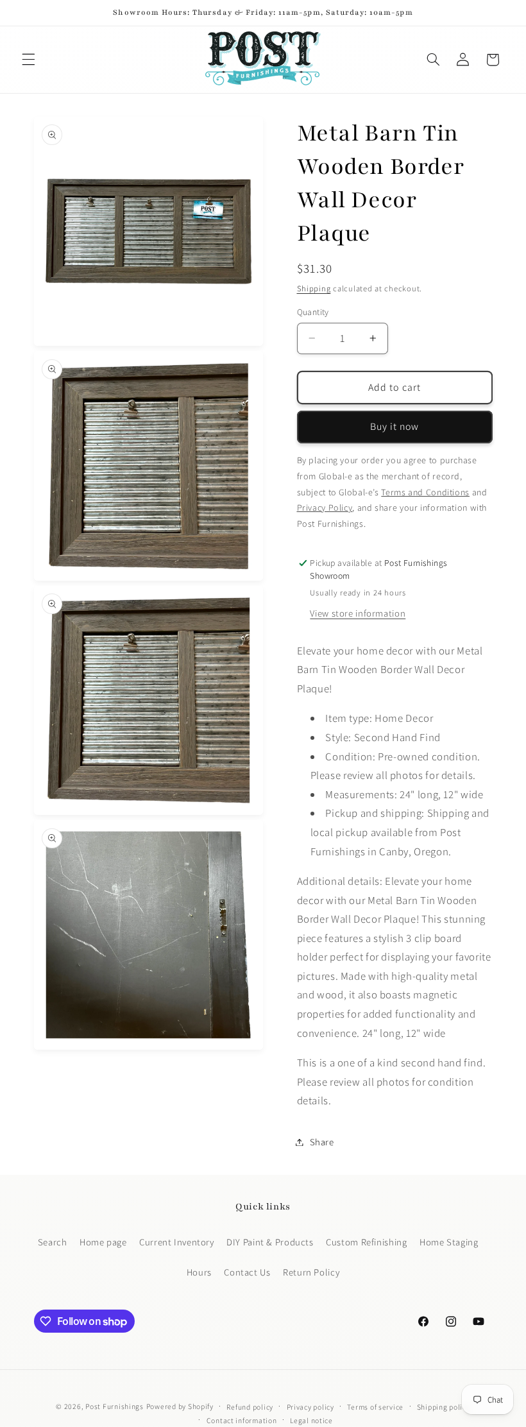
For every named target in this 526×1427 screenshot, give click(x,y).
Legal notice (311, 1420)
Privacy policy (310, 1407)
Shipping (314, 288)
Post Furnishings (114, 1406)
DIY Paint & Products (270, 1242)
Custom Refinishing (366, 1242)
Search (52, 1242)
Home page (103, 1242)
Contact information (242, 1420)
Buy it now (395, 426)
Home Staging (449, 1242)
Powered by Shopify (180, 1406)
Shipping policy (443, 1407)
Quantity (313, 312)
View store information (357, 613)
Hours (199, 1272)
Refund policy (249, 1407)
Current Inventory (176, 1242)
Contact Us (247, 1272)
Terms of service (375, 1407)
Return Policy (311, 1272)
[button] (28, 59)
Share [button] (322, 1142)
